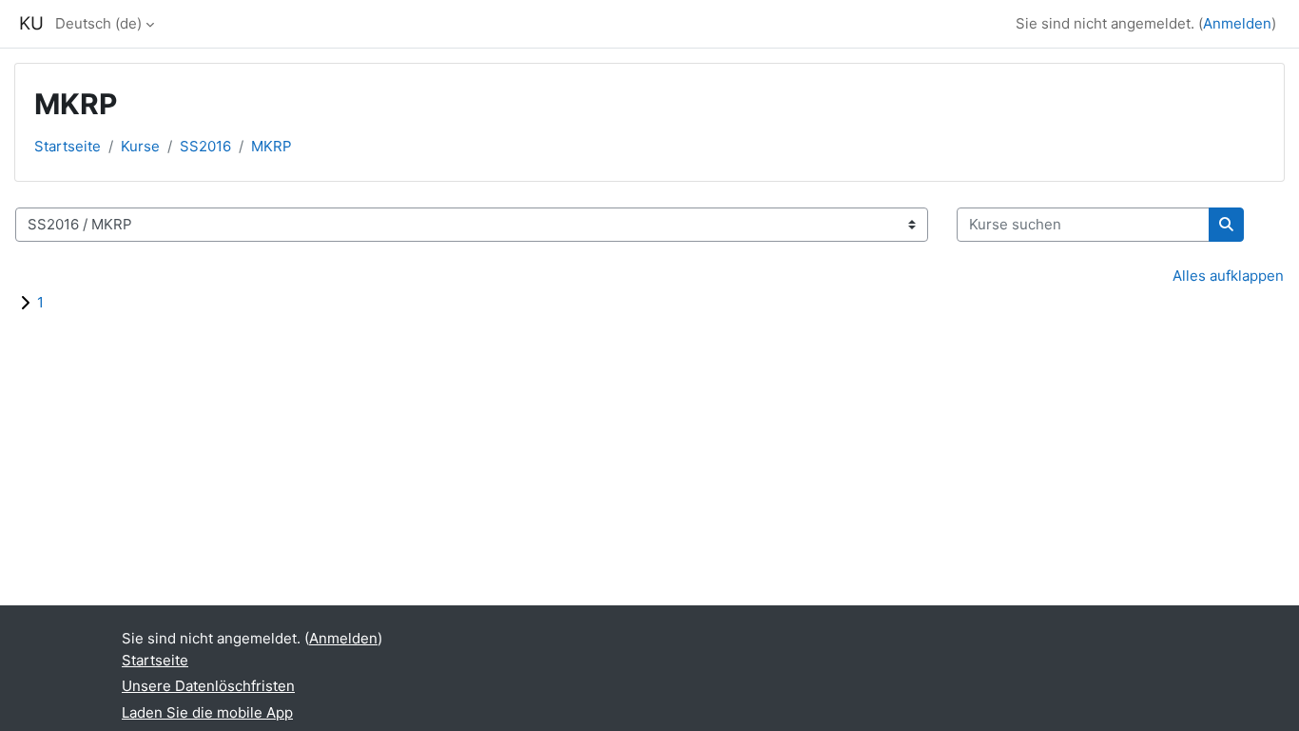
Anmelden (1237, 23)
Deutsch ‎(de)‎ (98, 23)
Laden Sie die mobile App (207, 712)
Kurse (140, 146)
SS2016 (205, 146)
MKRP (271, 146)
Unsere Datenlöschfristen (208, 686)
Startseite (67, 146)
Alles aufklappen (1228, 276)
